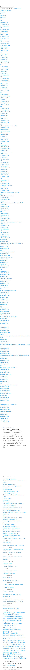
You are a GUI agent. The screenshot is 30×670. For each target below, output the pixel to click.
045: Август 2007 (4, 334)
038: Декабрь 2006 (4, 348)
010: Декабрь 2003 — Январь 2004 (8, 404)
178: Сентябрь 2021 (5, 82)
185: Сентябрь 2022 (5, 68)
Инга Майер (12, 638)
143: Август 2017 (4, 150)
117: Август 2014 (4, 201)
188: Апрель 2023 (4, 61)
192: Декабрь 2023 (4, 54)
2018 (1, 124)
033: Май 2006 (3, 358)
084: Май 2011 (3, 260)
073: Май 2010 (3, 281)
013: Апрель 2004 (4, 397)
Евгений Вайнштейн (10, 633)
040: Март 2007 (4, 343)
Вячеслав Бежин (17, 629)
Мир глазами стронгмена (9, 509)
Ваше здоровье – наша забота (10, 580)
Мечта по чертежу (7, 577)
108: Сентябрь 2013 (5, 218)
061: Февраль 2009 (4, 304)
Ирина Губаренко (7, 640)
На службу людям (7, 489)
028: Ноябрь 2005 (4, 369)
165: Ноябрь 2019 (4, 108)
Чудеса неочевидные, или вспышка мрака (13, 545)
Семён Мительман (12, 654)
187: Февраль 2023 (4, 62)
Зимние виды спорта (8, 501)
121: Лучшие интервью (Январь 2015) (9, 192)
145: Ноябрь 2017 (4, 147)
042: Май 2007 (3, 339)
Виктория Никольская (9, 626)
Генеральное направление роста (11, 535)
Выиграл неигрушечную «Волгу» (11, 608)
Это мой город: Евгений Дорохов (11, 526)
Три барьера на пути (8, 587)
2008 (1, 306)
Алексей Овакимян (8, 616)
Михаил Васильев (20, 646)
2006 (1, 346)
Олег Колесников (14, 648)
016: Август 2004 (4, 392)
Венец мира (6, 516)
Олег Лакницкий (21, 648)
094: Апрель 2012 (4, 245)
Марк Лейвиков (8, 646)
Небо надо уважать (12, 429)
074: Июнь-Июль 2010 (5, 280)
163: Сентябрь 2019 (5, 111)
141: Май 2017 (3, 153)
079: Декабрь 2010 (4, 271)
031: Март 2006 (4, 362)
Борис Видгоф (16, 620)
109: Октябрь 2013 (4, 217)
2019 (1, 106)
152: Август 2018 (4, 133)
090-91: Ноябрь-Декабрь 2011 (7, 252)
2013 (1, 211)
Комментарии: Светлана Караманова (12, 517)
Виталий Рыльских (9, 627)
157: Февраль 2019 (4, 122)
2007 (1, 325)
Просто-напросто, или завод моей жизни (13, 503)
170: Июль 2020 (4, 98)
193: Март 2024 (4, 50)
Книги (1, 13)
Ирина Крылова (18, 640)
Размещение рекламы (5, 10)
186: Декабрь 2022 (4, 66)
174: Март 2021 (4, 89)
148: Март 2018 (4, 140)
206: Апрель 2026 (4, 24)
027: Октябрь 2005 (4, 371)
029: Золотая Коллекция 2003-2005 (8, 367)
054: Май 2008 (3, 318)
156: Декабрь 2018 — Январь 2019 (8, 125)
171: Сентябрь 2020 (5, 96)
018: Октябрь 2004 (4, 388)
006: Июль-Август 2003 (5, 411)
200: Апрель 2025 (4, 36)
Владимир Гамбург (8, 629)
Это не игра (6, 514)
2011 (1, 250)
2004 (1, 383)
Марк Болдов (18, 644)
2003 (1, 402)
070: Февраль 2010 (4, 287)
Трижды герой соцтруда (9, 524)
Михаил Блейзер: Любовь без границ (12, 507)
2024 (1, 40)
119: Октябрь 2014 (4, 197)
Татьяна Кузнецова (8, 658)
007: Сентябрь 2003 (5, 409)
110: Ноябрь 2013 (4, 215)
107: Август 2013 (4, 220)
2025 (1, 27)
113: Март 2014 (4, 208)
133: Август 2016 (4, 169)
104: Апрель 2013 (4, 225)
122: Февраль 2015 (4, 190)
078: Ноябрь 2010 (4, 273)
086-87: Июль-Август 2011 (6, 257)
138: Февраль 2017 (4, 159)
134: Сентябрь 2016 (5, 168)
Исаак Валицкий (7, 498)
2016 (1, 160)
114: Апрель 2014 (4, 206)
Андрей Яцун (6, 618)
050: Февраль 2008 (4, 323)
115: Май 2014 (3, 204)
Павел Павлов (6, 652)
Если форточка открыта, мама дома (12, 530)
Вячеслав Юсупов (7, 631)
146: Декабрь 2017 (4, 145)
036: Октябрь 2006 (4, 351)
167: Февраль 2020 (4, 103)
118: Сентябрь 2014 (5, 199)
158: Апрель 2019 (4, 120)
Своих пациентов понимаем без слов (12, 556)
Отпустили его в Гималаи (9, 505)
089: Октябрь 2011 (4, 253)
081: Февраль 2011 (4, 266)
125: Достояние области (6, 185)
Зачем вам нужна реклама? (10, 479)
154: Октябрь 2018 (4, 129)
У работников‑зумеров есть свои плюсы (13, 584)
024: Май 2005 (3, 376)
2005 (1, 365)
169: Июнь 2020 (4, 99)
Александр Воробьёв (20, 612)
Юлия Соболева (20, 658)
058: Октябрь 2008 (4, 311)
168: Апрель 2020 (4, 101)
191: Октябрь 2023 (4, 56)
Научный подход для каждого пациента (13, 549)
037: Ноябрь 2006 (4, 350)
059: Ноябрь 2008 (4, 309)
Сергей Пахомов (19, 656)
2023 (1, 52)
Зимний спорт (6, 500)
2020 (1, 92)
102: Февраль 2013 (4, 229)
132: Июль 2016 (4, 171)
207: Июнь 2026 (4, 22)
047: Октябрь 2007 (4, 330)
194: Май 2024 (3, 48)
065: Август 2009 (4, 297)
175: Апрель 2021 (4, 87)
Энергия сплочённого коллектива (11, 531)
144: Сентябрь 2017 (5, 148)
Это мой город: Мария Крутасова (11, 528)
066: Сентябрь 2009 (5, 295)
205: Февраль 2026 (4, 26)
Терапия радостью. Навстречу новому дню (14, 538)
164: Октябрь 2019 (4, 110)
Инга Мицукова (18, 638)
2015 (1, 178)
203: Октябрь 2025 (4, 31)
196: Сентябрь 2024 (5, 45)
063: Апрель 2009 (4, 301)
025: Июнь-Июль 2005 (5, 374)
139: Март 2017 (4, 157)
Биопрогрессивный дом (9, 573)
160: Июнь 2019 (4, 117)
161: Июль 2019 (4, 115)
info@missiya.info (11, 665)
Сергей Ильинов (9, 656)
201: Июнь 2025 (4, 34)
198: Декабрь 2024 (4, 41)
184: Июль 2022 (4, 69)
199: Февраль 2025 (4, 38)
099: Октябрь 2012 (4, 236)
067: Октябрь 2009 (4, 294)
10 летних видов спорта (9, 493)
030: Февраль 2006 (4, 364)
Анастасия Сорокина (19, 616)
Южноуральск (3, 15)
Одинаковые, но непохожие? (10, 570)
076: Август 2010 (4, 276)
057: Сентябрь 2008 (5, 313)
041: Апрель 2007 (4, 341)
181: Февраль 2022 (4, 75)
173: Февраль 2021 (4, 90)
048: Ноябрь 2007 (4, 329)
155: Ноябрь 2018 (4, 127)
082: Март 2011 (4, 264)
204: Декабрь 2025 (4, 29)
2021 (1, 76)
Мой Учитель (6, 605)
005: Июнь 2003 (4, 413)
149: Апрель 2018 (4, 138)
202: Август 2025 (4, 33)
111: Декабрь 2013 (4, 213)
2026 (1, 20)
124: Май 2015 (3, 187)
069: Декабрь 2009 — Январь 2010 (8, 290)
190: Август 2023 (4, 57)
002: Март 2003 (4, 418)
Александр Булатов (9, 612)
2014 (1, 194)
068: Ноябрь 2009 (4, 292)
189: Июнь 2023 (4, 59)
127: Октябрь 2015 (4, 182)
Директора (2, 17)
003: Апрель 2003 (4, 416)
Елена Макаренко (7, 637)
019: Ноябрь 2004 (4, 386)
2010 (1, 269)
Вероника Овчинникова (12, 624)
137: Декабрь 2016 (4, 162)
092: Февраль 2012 (4, 248)
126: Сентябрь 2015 (5, 183)
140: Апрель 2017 (4, 155)
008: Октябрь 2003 (4, 407)
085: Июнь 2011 (4, 259)
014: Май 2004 (3, 395)
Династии (5, 559)
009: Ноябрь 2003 (4, 406)
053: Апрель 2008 (4, 320)
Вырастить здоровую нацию (10, 519)
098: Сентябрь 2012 (5, 238)
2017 (1, 143)
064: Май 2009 (3, 299)
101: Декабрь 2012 (4, 232)
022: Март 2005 (4, 379)
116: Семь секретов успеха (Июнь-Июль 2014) (11, 202)
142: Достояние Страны (6, 152)
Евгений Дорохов (10, 635)
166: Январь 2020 (4, 104)
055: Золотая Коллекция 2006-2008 (8, 316)
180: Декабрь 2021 (4, 78)
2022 (1, 64)
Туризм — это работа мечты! (10, 566)
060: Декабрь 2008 (4, 308)
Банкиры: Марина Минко (9, 484)
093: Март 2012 (4, 246)
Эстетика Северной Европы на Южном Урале (14, 512)
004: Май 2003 (3, 414)
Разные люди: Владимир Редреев (11, 491)
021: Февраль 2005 (4, 381)
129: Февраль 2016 (4, 176)
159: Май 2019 (3, 118)
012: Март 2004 (4, 399)
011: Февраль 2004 (4, 400)
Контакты (2, 12)
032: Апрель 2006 (4, 360)
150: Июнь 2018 (4, 136)
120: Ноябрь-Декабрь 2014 (6, 196)
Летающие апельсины (8, 537)
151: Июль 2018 (4, 134)
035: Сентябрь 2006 (5, 353)
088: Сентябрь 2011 (5, 255)
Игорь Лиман (14, 637)
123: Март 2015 (4, 189)
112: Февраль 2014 (4, 210)
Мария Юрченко (7, 644)
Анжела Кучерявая (16, 618)
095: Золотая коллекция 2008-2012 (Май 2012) (11, 243)
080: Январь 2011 (4, 267)
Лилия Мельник (6, 642)
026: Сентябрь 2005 (5, 372)
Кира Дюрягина (8, 432)
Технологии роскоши (8, 591)
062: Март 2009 (4, 302)
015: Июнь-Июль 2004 (5, 393)
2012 (1, 231)
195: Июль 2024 (4, 47)
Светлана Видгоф (14, 652)
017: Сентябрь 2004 (5, 390)
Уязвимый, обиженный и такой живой (12, 552)
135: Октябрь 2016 (4, 166)
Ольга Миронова (20, 650)
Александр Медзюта (11, 614)
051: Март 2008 (4, 322)
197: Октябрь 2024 (4, 43)
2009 (1, 288)
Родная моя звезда (7, 563)
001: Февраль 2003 (4, 420)
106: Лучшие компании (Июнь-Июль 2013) (10, 222)
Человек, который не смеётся (10, 533)
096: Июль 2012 (4, 241)
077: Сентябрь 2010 (5, 274)
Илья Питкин (6, 638)
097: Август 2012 (4, 239)
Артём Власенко (7, 620)
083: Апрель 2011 (4, 262)
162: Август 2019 (4, 113)
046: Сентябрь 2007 (5, 332)
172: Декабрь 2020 (4, 94)
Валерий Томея (7, 622)
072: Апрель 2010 (4, 283)
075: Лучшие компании (6, 278)
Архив (1, 19)
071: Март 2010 (4, 285)
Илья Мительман (21, 637)
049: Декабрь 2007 (4, 327)
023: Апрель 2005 (4, 378)
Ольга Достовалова (9, 650)
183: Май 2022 (3, 71)
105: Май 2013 (3, 224)
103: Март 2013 (4, 227)
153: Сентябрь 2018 (5, 131)
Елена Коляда (20, 635)
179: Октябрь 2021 (4, 80)
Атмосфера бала (7, 542)
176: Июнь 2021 (4, 85)
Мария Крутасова (18, 642)
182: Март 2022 (4, 73)
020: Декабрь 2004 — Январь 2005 (8, 385)
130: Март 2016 (4, 175)
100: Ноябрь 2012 (4, 234)
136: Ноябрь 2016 (4, 164)
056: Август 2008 (4, 315)
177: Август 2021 (4, 83)
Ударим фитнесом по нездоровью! (11, 510)
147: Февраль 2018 (4, 141)
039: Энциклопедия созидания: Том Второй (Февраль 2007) (15, 344)
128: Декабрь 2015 (4, 180)
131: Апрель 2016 (4, 173)
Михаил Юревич (6, 648)
